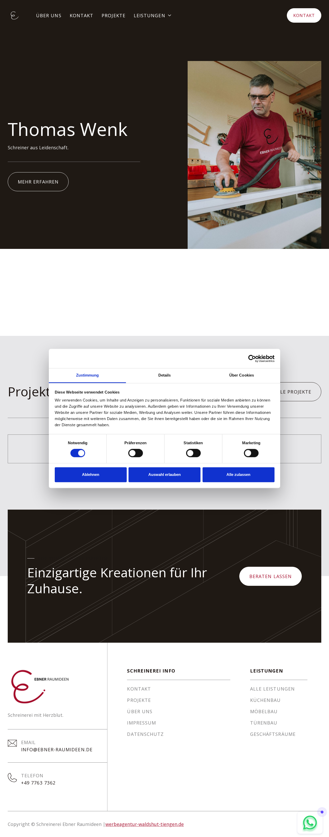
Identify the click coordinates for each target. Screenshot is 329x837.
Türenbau (264, 723)
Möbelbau (264, 711)
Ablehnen (90, 474)
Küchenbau (265, 700)
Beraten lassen (270, 576)
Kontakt (82, 15)
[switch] (135, 453)
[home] (14, 15)
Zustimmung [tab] (87, 375)
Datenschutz (145, 734)
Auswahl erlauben (164, 474)
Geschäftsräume (273, 734)
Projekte (113, 15)
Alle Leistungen (272, 689)
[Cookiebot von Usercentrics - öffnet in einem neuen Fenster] (252, 358)
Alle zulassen (238, 474)
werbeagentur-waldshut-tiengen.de (144, 824)
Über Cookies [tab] (241, 375)
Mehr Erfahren (38, 182)
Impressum (141, 723)
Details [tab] (164, 375)
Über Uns (48, 15)
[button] (153, 15)
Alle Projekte (292, 392)
